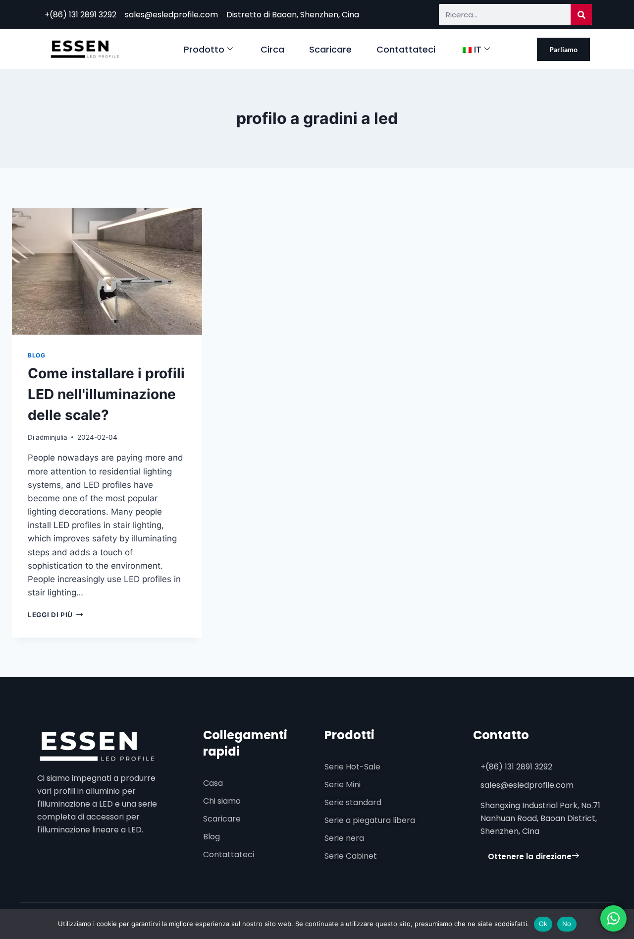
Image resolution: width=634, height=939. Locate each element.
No (567, 924)
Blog (36, 355)
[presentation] (107, 271)
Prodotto (204, 49)
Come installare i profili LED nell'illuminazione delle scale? (106, 394)
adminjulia (51, 437)
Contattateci (405, 49)
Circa (272, 49)
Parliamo (563, 49)
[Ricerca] (581, 14)
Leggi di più (55, 615)
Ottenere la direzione (530, 856)
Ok (543, 924)
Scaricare (330, 49)
